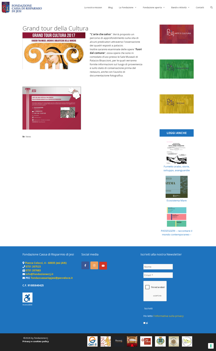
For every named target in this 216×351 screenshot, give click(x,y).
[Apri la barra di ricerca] (211, 7)
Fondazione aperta (152, 7)
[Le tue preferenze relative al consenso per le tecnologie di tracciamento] (211, 346)
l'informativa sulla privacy (168, 316)
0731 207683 (33, 270)
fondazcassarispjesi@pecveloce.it (52, 278)
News (28, 136)
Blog (110, 7)
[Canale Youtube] (103, 266)
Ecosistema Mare (177, 200)
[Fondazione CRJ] (22, 7)
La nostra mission (93, 7)
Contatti (200, 7)
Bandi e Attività (178, 7)
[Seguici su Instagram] (94, 265)
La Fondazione (126, 7)
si (146, 323)
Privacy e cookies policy (35, 341)
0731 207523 (33, 266)
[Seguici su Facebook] (85, 265)
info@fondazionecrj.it (39, 274)
